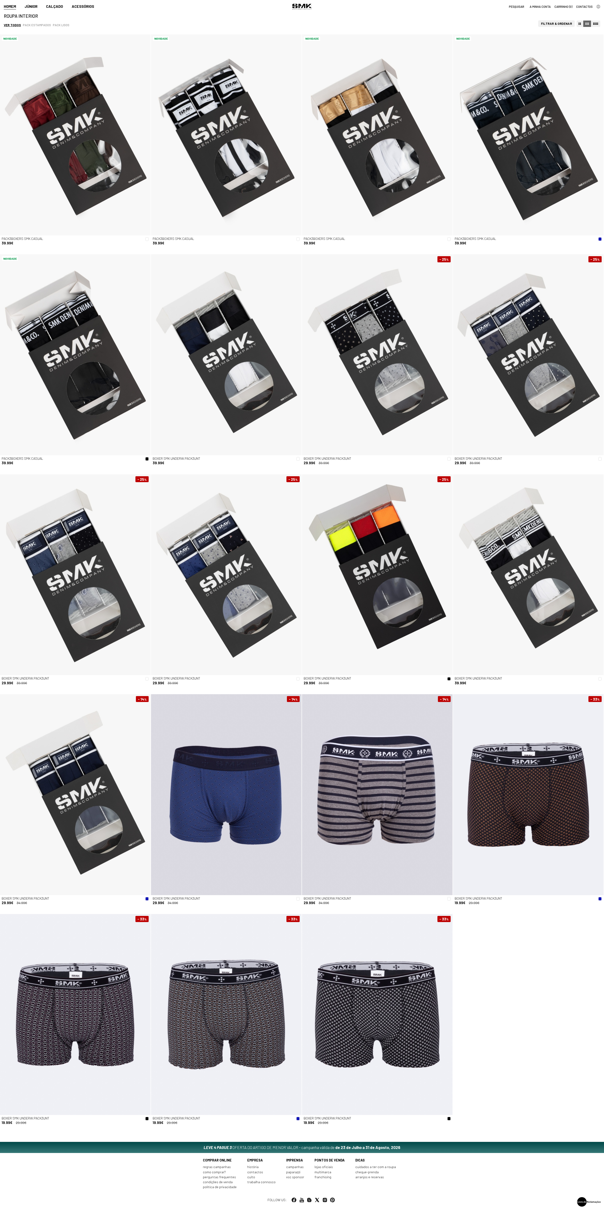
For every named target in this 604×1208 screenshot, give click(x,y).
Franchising (323, 1177)
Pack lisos (61, 25)
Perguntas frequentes (219, 1177)
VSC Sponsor (295, 1177)
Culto (251, 1177)
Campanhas (295, 1167)
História (253, 1167)
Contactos (255, 1172)
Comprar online (217, 1160)
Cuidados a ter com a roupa (375, 1167)
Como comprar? (214, 1172)
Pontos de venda (330, 1160)
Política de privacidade (220, 1187)
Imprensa (294, 1160)
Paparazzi (293, 1172)
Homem (10, 6)
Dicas (360, 1160)
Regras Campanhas (217, 1167)
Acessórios (83, 6)
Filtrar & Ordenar (556, 24)
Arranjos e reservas (369, 1177)
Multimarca (323, 1172)
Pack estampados (37, 25)
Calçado (54, 6)
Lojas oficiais (324, 1167)
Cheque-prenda (367, 1172)
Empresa (255, 1160)
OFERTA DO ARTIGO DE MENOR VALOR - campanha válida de (302, 1147)
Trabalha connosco (261, 1182)
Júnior (31, 6)
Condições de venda (218, 1182)
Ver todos (12, 25)
